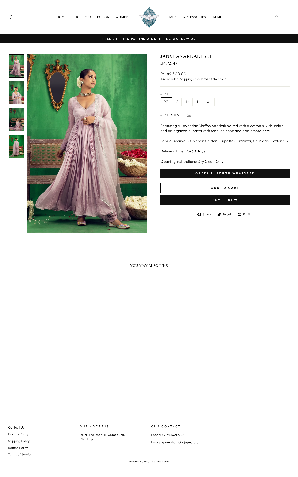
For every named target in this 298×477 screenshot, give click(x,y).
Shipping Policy (19, 441)
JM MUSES (220, 17)
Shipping (186, 79)
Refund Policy (18, 448)
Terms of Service (20, 454)
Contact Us (16, 427)
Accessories (194, 17)
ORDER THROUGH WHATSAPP (225, 173)
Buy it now (225, 200)
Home (62, 17)
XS (166, 101)
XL (209, 101)
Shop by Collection (91, 17)
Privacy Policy (18, 434)
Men (173, 17)
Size (164, 94)
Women (122, 17)
